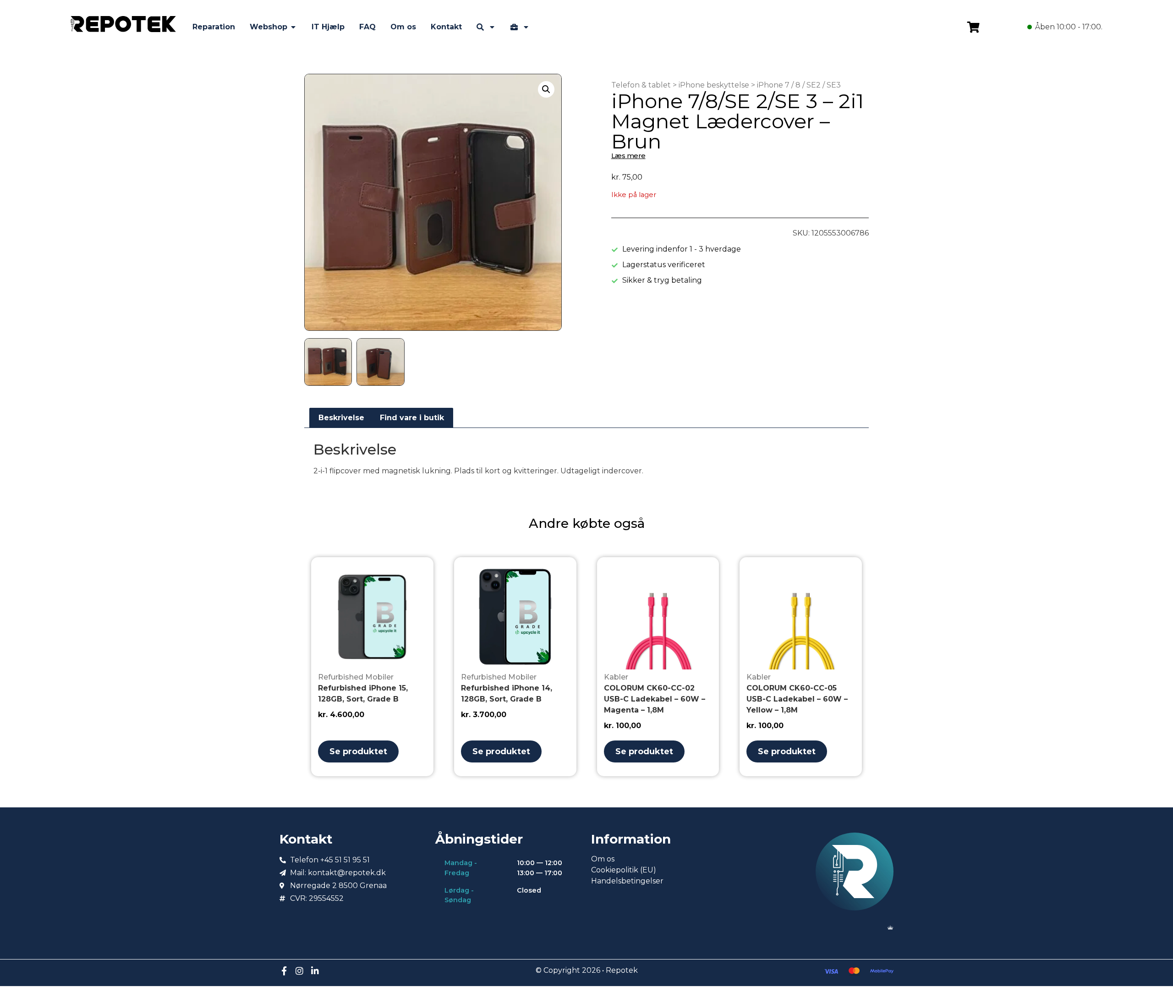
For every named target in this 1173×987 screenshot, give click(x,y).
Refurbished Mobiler (356, 677)
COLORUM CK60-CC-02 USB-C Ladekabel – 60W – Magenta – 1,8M (654, 699)
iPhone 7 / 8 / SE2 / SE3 (799, 85)
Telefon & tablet (641, 85)
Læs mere (628, 155)
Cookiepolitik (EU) (623, 870)
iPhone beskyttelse (714, 85)
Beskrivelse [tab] (341, 417)
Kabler (616, 677)
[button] (546, 89)
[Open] (492, 27)
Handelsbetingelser (627, 881)
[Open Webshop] (293, 27)
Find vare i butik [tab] (412, 417)
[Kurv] (973, 27)
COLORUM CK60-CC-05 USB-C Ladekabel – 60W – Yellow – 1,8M (797, 699)
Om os (602, 859)
